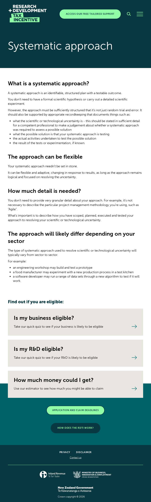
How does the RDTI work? (75, 428)
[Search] (129, 14)
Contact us (75, 457)
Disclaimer (84, 452)
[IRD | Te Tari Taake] (52, 476)
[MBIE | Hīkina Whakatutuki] (92, 476)
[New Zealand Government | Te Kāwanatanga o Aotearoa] (75, 491)
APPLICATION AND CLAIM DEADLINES (75, 410)
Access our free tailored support (90, 14)
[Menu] (140, 14)
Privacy (64, 452)
